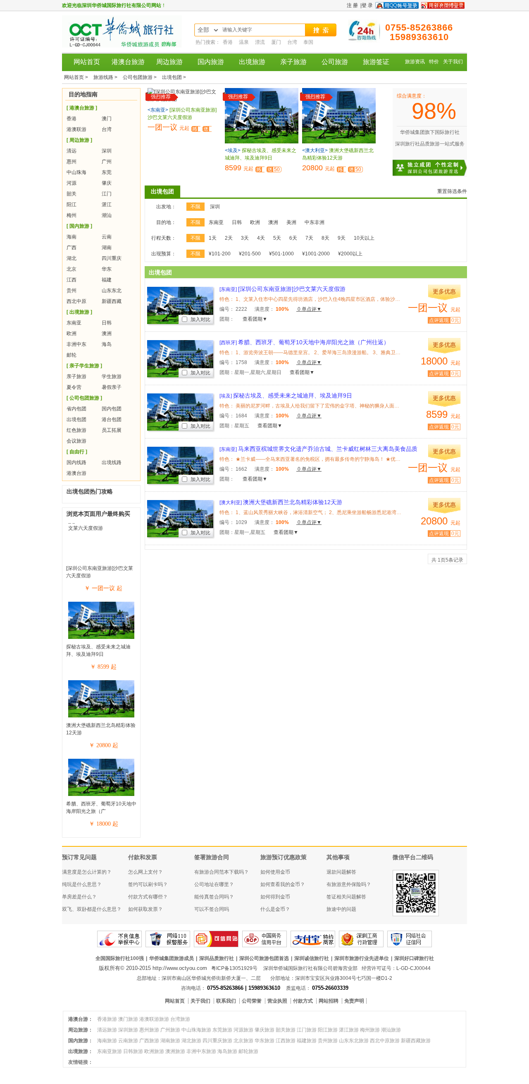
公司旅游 (335, 61)
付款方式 (303, 1001)
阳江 (71, 204)
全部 (203, 30)
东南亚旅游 (109, 1051)
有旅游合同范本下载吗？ (221, 872)
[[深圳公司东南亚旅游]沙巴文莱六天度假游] (101, 528)
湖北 (71, 258)
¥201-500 (250, 254)
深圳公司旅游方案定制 (438, 163)
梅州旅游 (370, 1030)
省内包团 (76, 409)
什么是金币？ (275, 909)
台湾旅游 (180, 1019)
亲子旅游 (293, 61)
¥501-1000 (281, 254)
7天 (309, 238)
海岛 (107, 344)
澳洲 (107, 333)
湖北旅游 (191, 1040)
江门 (107, 194)
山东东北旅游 (354, 1040)
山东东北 (112, 290)
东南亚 (74, 323)
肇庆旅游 (264, 1030)
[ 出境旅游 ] (79, 312)
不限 (195, 207)
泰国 (308, 42)
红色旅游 (76, 430)
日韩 (107, 323)
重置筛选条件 (452, 191)
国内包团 (112, 409)
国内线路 (76, 462)
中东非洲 (314, 222)
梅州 (71, 215)
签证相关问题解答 (346, 897)
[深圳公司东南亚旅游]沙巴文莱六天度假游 (282, 289)
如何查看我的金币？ (282, 884)
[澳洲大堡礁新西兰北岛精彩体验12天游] (101, 717)
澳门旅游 (128, 1019)
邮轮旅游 (248, 1051)
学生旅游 (112, 376)
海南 (71, 237)
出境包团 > (174, 77)
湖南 (107, 247)
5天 (277, 238)
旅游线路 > (106, 77)
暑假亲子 (112, 387)
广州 (107, 161)
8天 (325, 238)
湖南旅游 (170, 1040)
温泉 (244, 42)
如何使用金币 (275, 872)
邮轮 (71, 355)
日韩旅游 (133, 1051)
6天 (293, 238)
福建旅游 (307, 1040)
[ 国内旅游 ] (79, 226)
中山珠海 (76, 172)
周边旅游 (169, 61)
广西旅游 (149, 1040)
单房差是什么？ (79, 897)
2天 (229, 238)
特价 (434, 61)
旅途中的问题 (341, 909)
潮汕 (107, 215)
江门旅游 (307, 1030)
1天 (213, 238)
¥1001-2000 (316, 254)
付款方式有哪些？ (148, 897)
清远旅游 (107, 1030)
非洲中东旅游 (201, 1051)
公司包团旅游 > (140, 77)
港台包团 (112, 419)
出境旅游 (252, 61)
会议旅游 (76, 441)
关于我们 (453, 61)
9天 (342, 238)
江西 (71, 280)
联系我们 (226, 1001)
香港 (228, 42)
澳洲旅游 (175, 1051)
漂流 (260, 42)
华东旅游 (264, 1040)
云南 (107, 237)
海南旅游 (107, 1040)
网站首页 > (76, 77)
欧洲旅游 (154, 1051)
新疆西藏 (112, 301)
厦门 (276, 42)
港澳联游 (76, 129)
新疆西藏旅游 (416, 1040)
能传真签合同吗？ (214, 897)
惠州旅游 (149, 1030)
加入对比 (199, 319)
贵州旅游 (328, 1040)
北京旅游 (243, 1040)
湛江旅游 (349, 1030)
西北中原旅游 (385, 1040)
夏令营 (74, 387)
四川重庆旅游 (217, 1040)
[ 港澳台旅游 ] (82, 108)
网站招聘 (329, 1001)
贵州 (71, 290)
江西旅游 (285, 1040)
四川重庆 (112, 258)
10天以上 (364, 238)
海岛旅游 (227, 1051)
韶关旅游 (285, 1030)
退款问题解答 (341, 872)
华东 (107, 269)
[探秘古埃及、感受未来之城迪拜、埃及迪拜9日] (101, 638)
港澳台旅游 (128, 61)
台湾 (292, 42)
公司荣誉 (252, 1001)
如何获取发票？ (145, 909)
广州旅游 (170, 1030)
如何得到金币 (275, 897)
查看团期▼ (255, 319)
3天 (245, 238)
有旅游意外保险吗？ (348, 884)
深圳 (107, 151)
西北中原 (76, 301)
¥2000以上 (350, 254)
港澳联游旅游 (154, 1019)
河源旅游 (243, 1030)
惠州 (71, 161)
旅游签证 (376, 61)
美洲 (291, 222)
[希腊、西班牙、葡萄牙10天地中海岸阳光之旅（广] (101, 795)
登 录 (367, 5)
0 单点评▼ (309, 309)
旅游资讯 (415, 61)
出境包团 (76, 419)
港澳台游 (76, 473)
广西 (71, 247)
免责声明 (354, 1001)
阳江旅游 (328, 1030)
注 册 (352, 5)
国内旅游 (211, 61)
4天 (261, 238)
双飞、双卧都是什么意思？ (92, 909)
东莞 (107, 172)
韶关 (71, 194)
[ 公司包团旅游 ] (84, 398)
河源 (71, 183)
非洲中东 (76, 344)
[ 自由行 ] (77, 452)
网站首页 (87, 61)
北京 (71, 269)
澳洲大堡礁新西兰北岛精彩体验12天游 (280, 502)
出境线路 (112, 462)
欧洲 (71, 333)
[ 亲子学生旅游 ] (84, 366)
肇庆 (107, 183)
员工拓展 (112, 430)
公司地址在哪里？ (214, 884)
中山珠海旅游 (196, 1030)
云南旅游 (128, 1040)
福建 (107, 280)
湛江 (107, 204)
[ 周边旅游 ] (79, 140)
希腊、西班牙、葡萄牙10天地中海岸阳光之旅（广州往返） (304, 342)
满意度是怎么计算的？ (87, 872)
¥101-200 (220, 254)
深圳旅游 (128, 1030)
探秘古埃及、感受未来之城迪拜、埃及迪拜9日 (285, 395)
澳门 (107, 119)
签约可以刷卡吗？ (148, 884)
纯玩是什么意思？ (82, 884)
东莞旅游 (222, 1030)
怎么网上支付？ (145, 872)
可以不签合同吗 (211, 909)
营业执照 (277, 1001)
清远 (71, 151)
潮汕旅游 (391, 1030)
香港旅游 (107, 1019)
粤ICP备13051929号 (234, 968)
